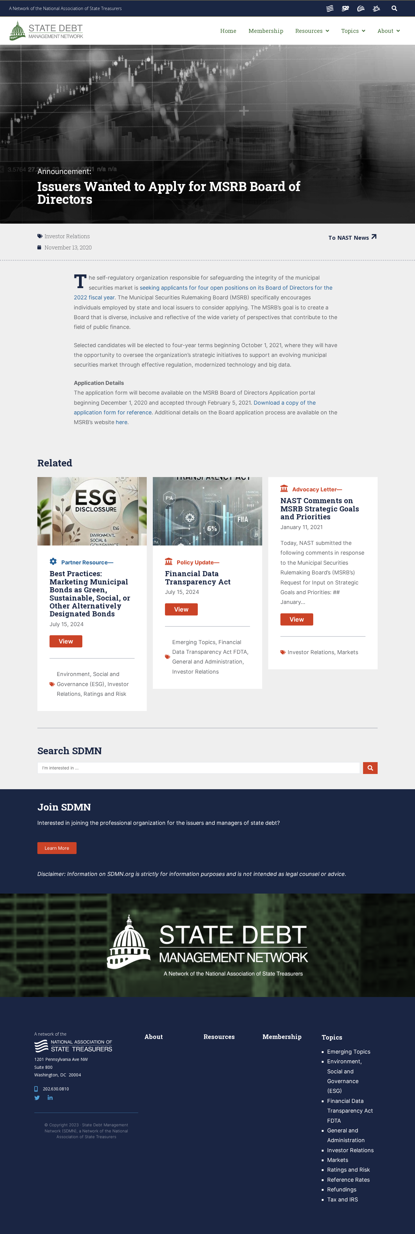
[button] (57, 848)
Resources (219, 1037)
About (153, 1037)
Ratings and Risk (105, 694)
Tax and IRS (342, 1199)
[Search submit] (370, 768)
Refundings (341, 1189)
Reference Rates (348, 1179)
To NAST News (348, 237)
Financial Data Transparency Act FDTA (350, 1111)
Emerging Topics (193, 642)
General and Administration (207, 661)
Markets (347, 652)
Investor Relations (67, 236)
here (121, 422)
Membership (282, 1037)
